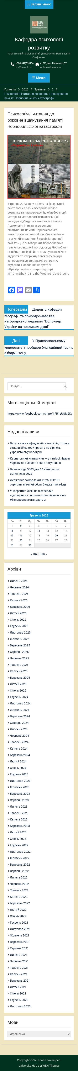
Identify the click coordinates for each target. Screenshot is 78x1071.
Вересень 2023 (20, 793)
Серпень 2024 (19, 722)
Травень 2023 (19, 813)
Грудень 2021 (19, 922)
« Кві (34, 554)
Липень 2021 (18, 954)
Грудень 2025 (19, 626)
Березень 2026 (20, 606)
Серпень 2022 (19, 871)
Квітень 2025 (18, 671)
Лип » (43, 554)
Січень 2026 (18, 619)
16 (21, 535)
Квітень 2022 (18, 896)
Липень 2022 (18, 877)
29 (12, 545)
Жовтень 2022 (19, 858)
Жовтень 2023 (19, 787)
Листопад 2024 (20, 703)
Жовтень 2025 (19, 639)
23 (21, 540)
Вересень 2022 (20, 864)
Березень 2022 (20, 903)
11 (38, 530)
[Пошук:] (37, 386)
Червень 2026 (19, 587)
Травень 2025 (19, 664)
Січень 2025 (18, 690)
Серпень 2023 (19, 800)
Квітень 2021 (18, 974)
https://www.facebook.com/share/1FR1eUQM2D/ (39, 413)
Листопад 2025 (20, 632)
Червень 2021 (19, 961)
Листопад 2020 (20, 1006)
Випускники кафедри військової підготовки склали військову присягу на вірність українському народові (39, 448)
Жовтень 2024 (19, 710)
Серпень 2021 (19, 948)
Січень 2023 (18, 838)
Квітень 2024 (18, 748)
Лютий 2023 (18, 832)
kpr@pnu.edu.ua (24, 67)
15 (12, 535)
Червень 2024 (19, 735)
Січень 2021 (18, 993)
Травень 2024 (19, 742)
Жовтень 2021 (19, 935)
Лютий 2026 (18, 613)
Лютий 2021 (18, 987)
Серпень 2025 (19, 651)
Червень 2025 (19, 658)
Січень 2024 (18, 768)
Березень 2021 (20, 980)
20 (56, 535)
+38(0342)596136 (24, 63)
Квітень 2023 (18, 819)
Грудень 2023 (19, 774)
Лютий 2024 (18, 761)
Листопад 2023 (20, 780)
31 (29, 545)
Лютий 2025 (18, 684)
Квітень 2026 (18, 600)
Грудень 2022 (19, 845)
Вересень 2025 (20, 645)
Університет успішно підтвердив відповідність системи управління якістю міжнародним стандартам (38, 495)
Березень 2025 (20, 677)
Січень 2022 (18, 916)
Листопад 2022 (20, 851)
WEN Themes (50, 1065)
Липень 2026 (18, 581)
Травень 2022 (19, 890)
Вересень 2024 (20, 716)
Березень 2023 (20, 826)
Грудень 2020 (19, 1000)
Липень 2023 (18, 806)
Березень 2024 (20, 755)
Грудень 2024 (19, 697)
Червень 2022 (19, 884)
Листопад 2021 (20, 929)
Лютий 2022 (18, 909)
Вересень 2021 (20, 942)
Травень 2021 (19, 967)
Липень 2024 (18, 729)
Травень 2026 (19, 593)
